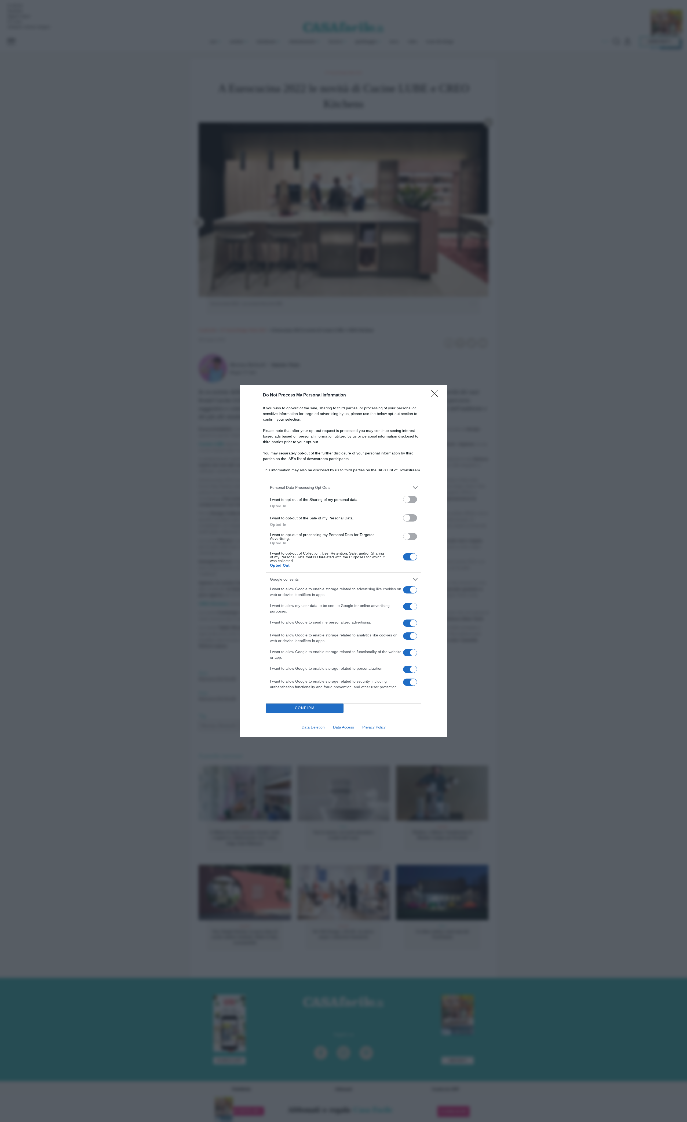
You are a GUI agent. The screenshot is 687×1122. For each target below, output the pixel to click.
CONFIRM (305, 708)
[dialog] (343, 561)
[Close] (436, 395)
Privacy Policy (374, 727)
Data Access (343, 727)
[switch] (410, 499)
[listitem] (343, 487)
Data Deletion (313, 727)
